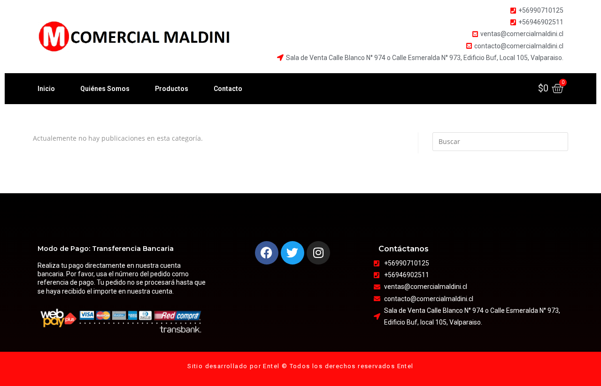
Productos (171, 88)
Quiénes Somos (105, 88)
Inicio (46, 88)
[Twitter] (292, 253)
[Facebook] (266, 253)
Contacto (228, 88)
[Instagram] (318, 253)
